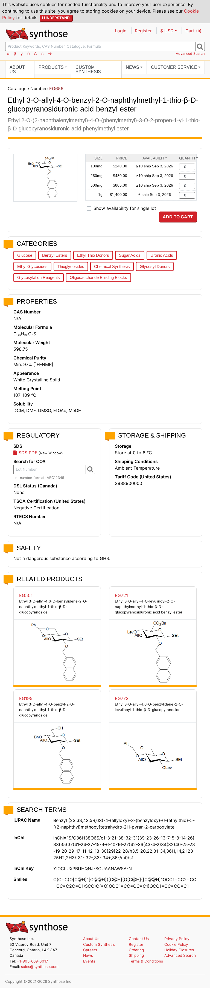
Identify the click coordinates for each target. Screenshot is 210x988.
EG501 (26, 595)
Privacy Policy (176, 938)
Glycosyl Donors (155, 266)
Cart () (193, 30)
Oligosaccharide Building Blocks (98, 277)
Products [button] (51, 67)
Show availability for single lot (125, 208)
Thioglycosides (70, 266)
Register (143, 30)
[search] (200, 46)
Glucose (24, 255)
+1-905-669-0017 (32, 961)
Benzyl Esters (54, 255)
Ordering (136, 950)
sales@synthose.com (40, 966)
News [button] (132, 67)
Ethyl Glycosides (32, 266)
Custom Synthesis (88, 69)
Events (89, 961)
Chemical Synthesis (112, 266)
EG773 (122, 698)
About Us (17, 69)
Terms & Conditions (146, 961)
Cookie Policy (176, 944)
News (88, 955)
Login (120, 30)
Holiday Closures (179, 950)
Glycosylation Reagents (38, 277)
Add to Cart (178, 216)
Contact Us (139, 938)
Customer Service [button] (174, 67)
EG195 (26, 698)
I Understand (56, 18)
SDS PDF (27, 452)
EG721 (121, 595)
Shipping (136, 955)
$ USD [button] (167, 30)
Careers (90, 950)
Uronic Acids (161, 255)
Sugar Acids (130, 255)
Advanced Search (190, 54)
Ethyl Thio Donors (93, 255)
